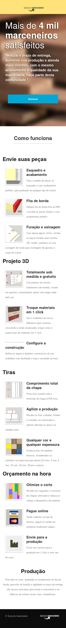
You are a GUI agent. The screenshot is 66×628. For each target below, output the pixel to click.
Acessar (33, 99)
